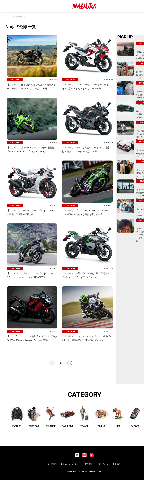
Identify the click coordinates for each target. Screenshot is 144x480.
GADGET (135, 426)
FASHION (17, 426)
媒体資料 (116, 464)
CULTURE (51, 426)
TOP (7, 16)
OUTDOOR (34, 426)
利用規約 (52, 464)
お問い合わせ (102, 464)
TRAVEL (84, 426)
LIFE (118, 426)
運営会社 (88, 464)
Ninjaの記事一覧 (19, 16)
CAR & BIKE (67, 426)
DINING (101, 426)
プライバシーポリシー (70, 464)
